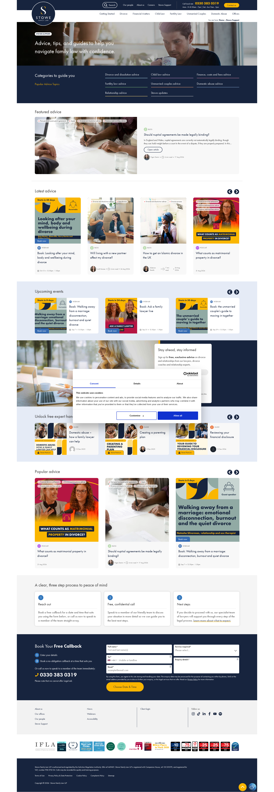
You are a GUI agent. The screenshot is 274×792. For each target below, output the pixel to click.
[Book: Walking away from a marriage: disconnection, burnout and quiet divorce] (207, 510)
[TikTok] (199, 714)
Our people (128, 4)
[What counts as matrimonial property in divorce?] (216, 221)
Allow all (178, 415)
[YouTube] (215, 714)
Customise (135, 415)
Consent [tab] (94, 383)
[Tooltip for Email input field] (170, 666)
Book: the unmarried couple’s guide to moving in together (222, 311)
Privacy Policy (193, 679)
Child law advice (160, 74)
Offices (235, 13)
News (89, 708)
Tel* (138, 656)
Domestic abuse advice (210, 83)
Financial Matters (141, 13)
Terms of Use (40, 775)
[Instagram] (194, 714)
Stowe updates (159, 93)
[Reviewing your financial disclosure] (192, 439)
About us (140, 4)
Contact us (231, 5)
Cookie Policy (81, 775)
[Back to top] (243, 787)
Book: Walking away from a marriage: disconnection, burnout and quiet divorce (82, 315)
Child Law (160, 13)
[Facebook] (210, 714)
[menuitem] (107, 14)
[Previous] (229, 191)
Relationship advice (116, 93)
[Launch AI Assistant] (252, 787)
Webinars (91, 713)
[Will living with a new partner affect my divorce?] (111, 221)
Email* (138, 666)
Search (112, 5)
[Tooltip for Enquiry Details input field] (237, 659)
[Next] (236, 191)
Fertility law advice (115, 83)
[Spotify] (220, 714)
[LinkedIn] (204, 714)
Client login (145, 708)
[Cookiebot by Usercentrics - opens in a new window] (185, 374)
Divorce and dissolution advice (122, 74)
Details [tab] (137, 383)
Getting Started (106, 13)
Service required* (183, 646)
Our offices (40, 713)
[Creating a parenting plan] (121, 439)
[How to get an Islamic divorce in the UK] (163, 221)
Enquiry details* (205, 659)
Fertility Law (176, 13)
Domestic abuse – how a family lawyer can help (81, 437)
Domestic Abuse (219, 13)
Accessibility (92, 718)
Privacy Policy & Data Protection (60, 775)
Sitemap (111, 775)
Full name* (113, 646)
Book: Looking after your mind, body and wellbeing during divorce (56, 257)
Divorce (123, 13)
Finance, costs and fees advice (214, 74)
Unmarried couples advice (166, 83)
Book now (41, 240)
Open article (153, 149)
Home (221, 20)
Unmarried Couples (196, 13)
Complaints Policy (97, 775)
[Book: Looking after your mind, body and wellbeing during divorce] (58, 221)
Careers (151, 4)
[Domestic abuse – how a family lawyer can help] (51, 439)
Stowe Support (164, 4)
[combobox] (112, 659)
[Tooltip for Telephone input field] (170, 656)
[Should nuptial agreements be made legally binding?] (86, 145)
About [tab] (180, 383)
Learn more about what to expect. (212, 620)
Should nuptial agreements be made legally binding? (176, 135)
